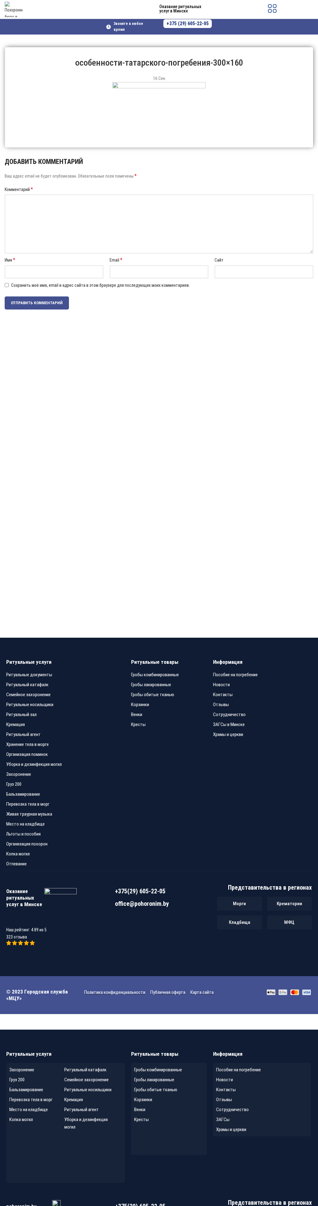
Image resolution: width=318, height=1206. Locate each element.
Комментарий (19, 189)
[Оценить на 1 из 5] (9, 943)
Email (116, 260)
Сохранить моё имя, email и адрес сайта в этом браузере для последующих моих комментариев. (100, 285)
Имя (10, 260)
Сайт (219, 260)
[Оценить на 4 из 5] (27, 943)
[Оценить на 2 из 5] (15, 943)
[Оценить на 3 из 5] (21, 943)
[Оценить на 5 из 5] (32, 943)
